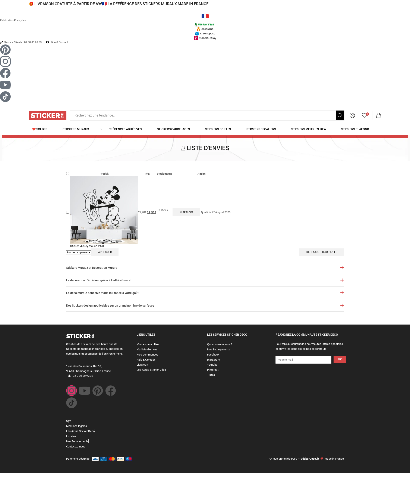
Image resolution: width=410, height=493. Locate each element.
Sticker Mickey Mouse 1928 (87, 246)
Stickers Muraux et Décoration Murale (91, 267)
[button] (378, 115)
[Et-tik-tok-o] (71, 402)
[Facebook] (110, 390)
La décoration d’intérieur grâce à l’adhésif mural (98, 280)
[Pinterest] (97, 390)
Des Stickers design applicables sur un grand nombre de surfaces (110, 305)
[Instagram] (71, 390)
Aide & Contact (59, 42)
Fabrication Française (13, 20)
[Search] (340, 115)
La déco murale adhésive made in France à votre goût (102, 293)
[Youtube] (84, 390)
